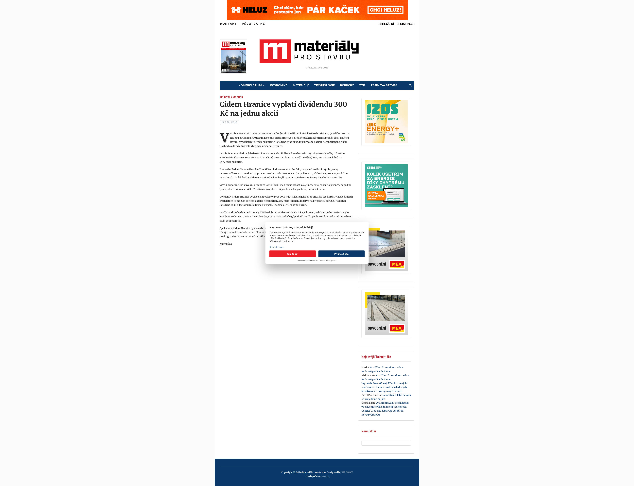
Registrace (405, 24)
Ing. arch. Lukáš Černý (374, 383)
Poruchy (347, 85)
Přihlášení (386, 24)
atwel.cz (324, 476)
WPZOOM (347, 472)
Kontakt (228, 23)
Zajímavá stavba (384, 85)
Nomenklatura (250, 85)
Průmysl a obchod (231, 97)
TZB (362, 85)
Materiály (301, 85)
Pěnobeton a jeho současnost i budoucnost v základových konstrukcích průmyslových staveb (384, 387)
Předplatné (253, 23)
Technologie (324, 85)
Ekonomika (278, 85)
